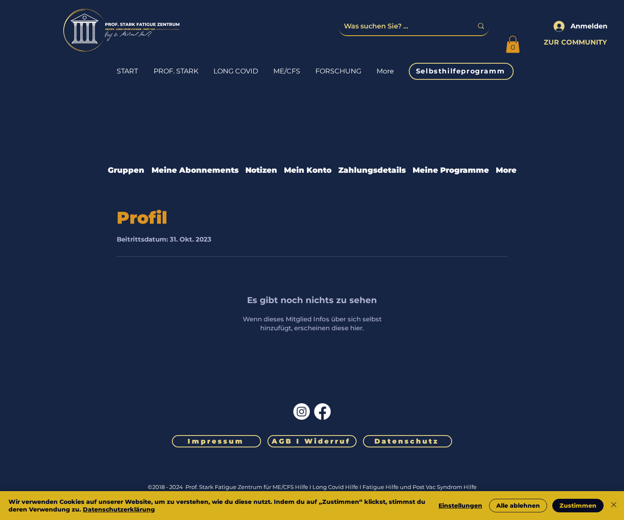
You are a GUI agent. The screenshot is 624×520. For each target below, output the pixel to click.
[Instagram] (301, 411)
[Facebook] (322, 411)
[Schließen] (614, 505)
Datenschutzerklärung (119, 509)
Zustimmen (577, 505)
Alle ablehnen (518, 505)
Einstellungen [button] (460, 505)
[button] (513, 44)
